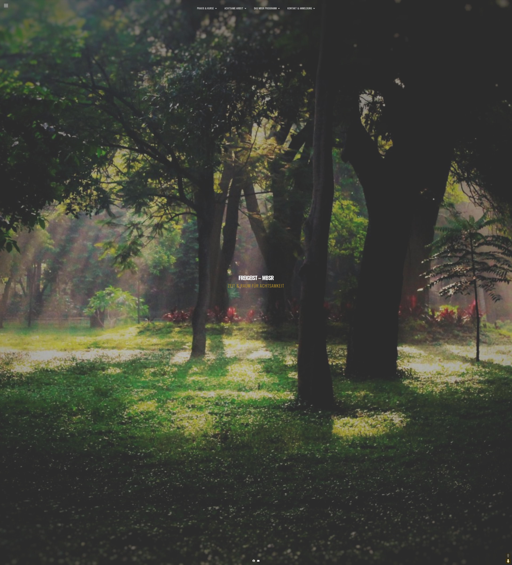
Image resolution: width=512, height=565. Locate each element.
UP (508, 555)
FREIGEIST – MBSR (256, 278)
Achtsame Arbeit (234, 8)
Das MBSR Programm (265, 8)
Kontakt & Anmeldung (299, 8)
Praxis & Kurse (205, 8)
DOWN (508, 561)
